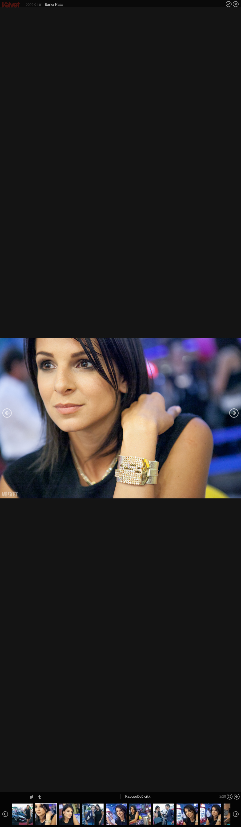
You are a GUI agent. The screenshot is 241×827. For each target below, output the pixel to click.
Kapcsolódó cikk (138, 796)
